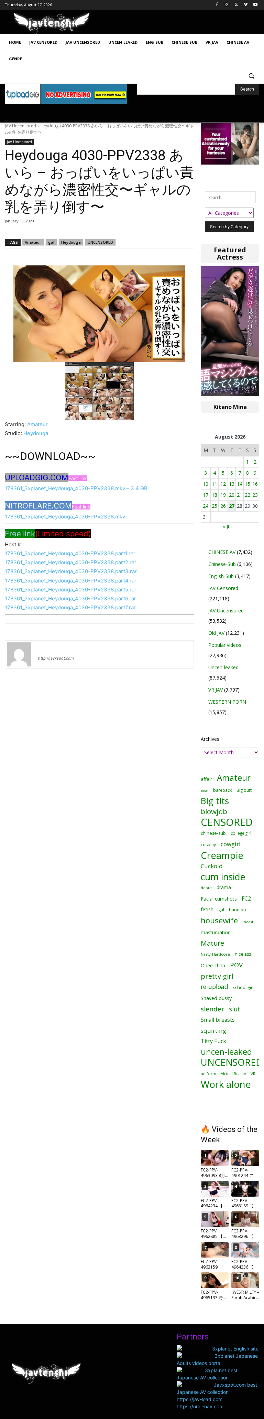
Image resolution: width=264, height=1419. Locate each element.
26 (223, 506)
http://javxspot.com (56, 658)
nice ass (243, 954)
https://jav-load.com (199, 1399)
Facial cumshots (219, 898)
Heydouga (71, 242)
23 (255, 495)
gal (51, 242)
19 (223, 495)
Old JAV (216, 633)
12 (223, 484)
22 (247, 495)
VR (253, 1073)
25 (214, 506)
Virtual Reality (233, 1073)
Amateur (33, 242)
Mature (212, 943)
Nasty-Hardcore (215, 954)
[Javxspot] (51, 24)
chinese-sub (213, 833)
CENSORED (227, 822)
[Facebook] (217, 5)
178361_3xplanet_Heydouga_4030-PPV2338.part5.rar (70, 589)
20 (231, 495)
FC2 (246, 898)
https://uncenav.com (200, 1406)
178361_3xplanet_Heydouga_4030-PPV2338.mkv (65, 516)
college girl (241, 833)
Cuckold (212, 866)
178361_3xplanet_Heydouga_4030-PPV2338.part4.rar (70, 580)
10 (205, 484)
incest (248, 921)
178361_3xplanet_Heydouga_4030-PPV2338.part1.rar (70, 553)
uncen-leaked (226, 1051)
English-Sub (221, 576)
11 (214, 484)
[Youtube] (255, 5)
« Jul (227, 526)
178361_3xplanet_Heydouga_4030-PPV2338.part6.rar (70, 598)
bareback (222, 790)
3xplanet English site (235, 1349)
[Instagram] (227, 5)
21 (239, 495)
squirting (213, 1030)
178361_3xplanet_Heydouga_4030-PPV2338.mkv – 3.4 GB (76, 488)
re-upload (214, 986)
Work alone (226, 1084)
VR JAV (215, 689)
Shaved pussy (216, 998)
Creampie (222, 855)
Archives (210, 739)
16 (255, 484)
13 (231, 484)
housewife (219, 920)
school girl (243, 987)
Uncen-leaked (223, 667)
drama (224, 887)
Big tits (215, 801)
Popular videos (224, 645)
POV (236, 964)
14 (239, 484)
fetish (207, 909)
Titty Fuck (213, 1041)
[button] (251, 75)
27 (231, 506)
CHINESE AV (221, 552)
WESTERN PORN (227, 701)
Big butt (244, 790)
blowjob (214, 811)
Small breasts (218, 1019)
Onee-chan (213, 965)
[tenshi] (19, 654)
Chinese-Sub (222, 564)
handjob (237, 910)
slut (234, 1008)
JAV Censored (223, 588)
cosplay (208, 845)
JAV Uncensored (20, 126)
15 (247, 484)
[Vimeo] (246, 5)
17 (205, 495)
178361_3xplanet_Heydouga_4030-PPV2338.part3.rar (71, 571)
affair (206, 779)
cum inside (223, 876)
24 (205, 506)
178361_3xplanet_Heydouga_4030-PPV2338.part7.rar (70, 607)
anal (204, 790)
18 (214, 495)
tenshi (46, 648)
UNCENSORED (100, 242)
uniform (208, 1073)
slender (212, 1009)
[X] (236, 5)
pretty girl (217, 976)
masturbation (216, 932)
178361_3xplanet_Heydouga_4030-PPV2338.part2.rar (70, 562)
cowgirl (231, 844)
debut (206, 887)
